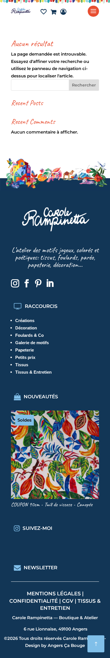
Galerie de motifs (32, 342)
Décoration (26, 327)
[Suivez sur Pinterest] (38, 283)
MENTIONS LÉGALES (54, 594)
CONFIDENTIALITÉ (33, 601)
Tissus (21, 364)
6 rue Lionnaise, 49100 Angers (55, 629)
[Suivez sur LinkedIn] (49, 283)
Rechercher (84, 85)
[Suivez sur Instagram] (15, 283)
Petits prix (25, 357)
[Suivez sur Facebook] (26, 283)
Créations (24, 320)
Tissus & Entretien (33, 372)
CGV (67, 601)
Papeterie (24, 350)
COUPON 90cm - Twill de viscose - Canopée (52, 504)
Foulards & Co (29, 335)
